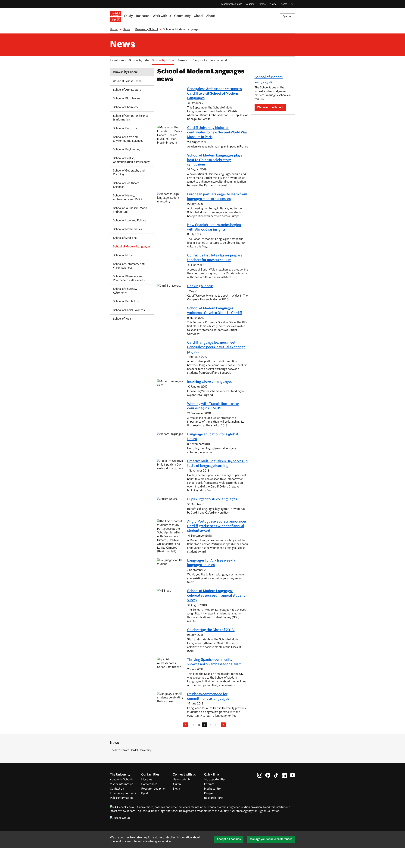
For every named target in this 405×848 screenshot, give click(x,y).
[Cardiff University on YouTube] (292, 775)
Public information (121, 798)
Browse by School (146, 29)
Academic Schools (121, 779)
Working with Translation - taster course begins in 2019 (213, 406)
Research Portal (214, 798)
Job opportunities (215, 779)
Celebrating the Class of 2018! (211, 630)
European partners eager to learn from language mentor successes (217, 197)
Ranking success (200, 286)
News (273, 4)
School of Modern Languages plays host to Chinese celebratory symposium (214, 160)
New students (181, 779)
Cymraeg (287, 16)
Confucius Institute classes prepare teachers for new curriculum (214, 258)
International (218, 60)
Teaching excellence (231, 4)
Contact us (117, 788)
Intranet (209, 784)
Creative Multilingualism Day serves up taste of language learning (217, 464)
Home (114, 29)
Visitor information (121, 784)
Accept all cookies (229, 839)
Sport (144, 793)
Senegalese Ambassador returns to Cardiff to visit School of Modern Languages (214, 93)
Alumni (250, 4)
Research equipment (154, 788)
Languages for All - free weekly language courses (211, 563)
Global (198, 16)
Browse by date (139, 60)
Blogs (176, 788)
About (210, 16)
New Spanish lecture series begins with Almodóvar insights (214, 227)
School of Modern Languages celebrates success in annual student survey (216, 595)
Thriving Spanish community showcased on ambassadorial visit (214, 662)
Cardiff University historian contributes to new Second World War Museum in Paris (217, 132)
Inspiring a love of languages (209, 381)
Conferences (149, 784)
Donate (262, 4)
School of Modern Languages (269, 79)
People (208, 793)
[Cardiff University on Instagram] (259, 775)
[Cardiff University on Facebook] (267, 775)
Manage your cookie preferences (271, 839)
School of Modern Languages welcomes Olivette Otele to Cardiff (214, 311)
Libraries (146, 779)
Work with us (162, 16)
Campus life (200, 60)
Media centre (212, 788)
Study (128, 16)
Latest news (118, 60)
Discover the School (270, 107)
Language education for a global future (212, 437)
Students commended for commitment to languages (208, 696)
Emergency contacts (123, 793)
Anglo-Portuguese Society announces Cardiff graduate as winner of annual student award (217, 526)
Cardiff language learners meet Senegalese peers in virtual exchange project (216, 347)
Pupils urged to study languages (212, 499)
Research (143, 16)
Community (182, 16)
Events (283, 4)
